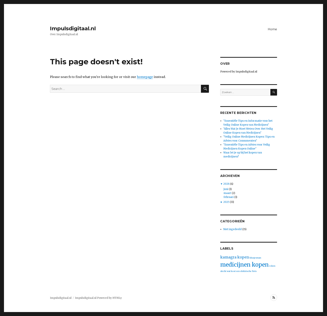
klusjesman (255, 258)
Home (272, 29)
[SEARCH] (273, 92)
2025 (226, 202)
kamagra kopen (234, 257)
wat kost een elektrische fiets (242, 271)
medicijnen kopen (244, 264)
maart (227, 193)
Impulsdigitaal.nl (73, 28)
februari (228, 197)
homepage (145, 77)
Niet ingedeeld (232, 229)
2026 (226, 183)
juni (225, 189)
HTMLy (117, 298)
